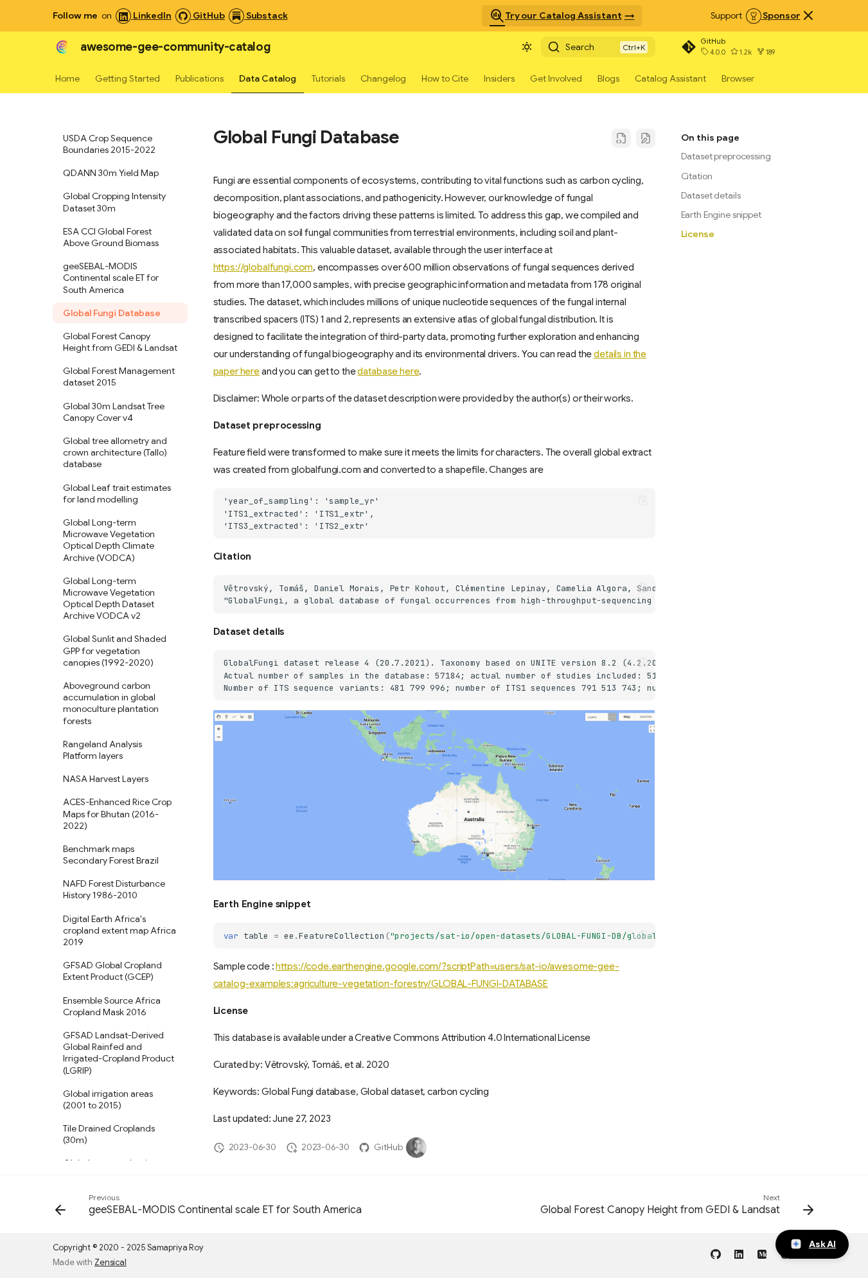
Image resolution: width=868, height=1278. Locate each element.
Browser (738, 78)
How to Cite (444, 78)
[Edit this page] (645, 138)
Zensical (110, 1262)
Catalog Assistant (670, 78)
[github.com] (715, 1253)
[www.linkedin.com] (739, 1253)
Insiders (499, 78)
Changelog (383, 78)
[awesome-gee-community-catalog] (61, 47)
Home (67, 78)
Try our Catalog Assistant (556, 16)
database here (388, 371)
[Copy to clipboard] (642, 500)
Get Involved (556, 78)
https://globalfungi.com (263, 267)
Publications (199, 78)
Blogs (608, 78)
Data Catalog (267, 78)
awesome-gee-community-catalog (175, 47)
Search (579, 47)
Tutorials (328, 78)
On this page (710, 137)
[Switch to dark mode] (526, 46)
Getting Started (127, 78)
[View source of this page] (621, 138)
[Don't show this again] (808, 15)
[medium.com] (762, 1253)
